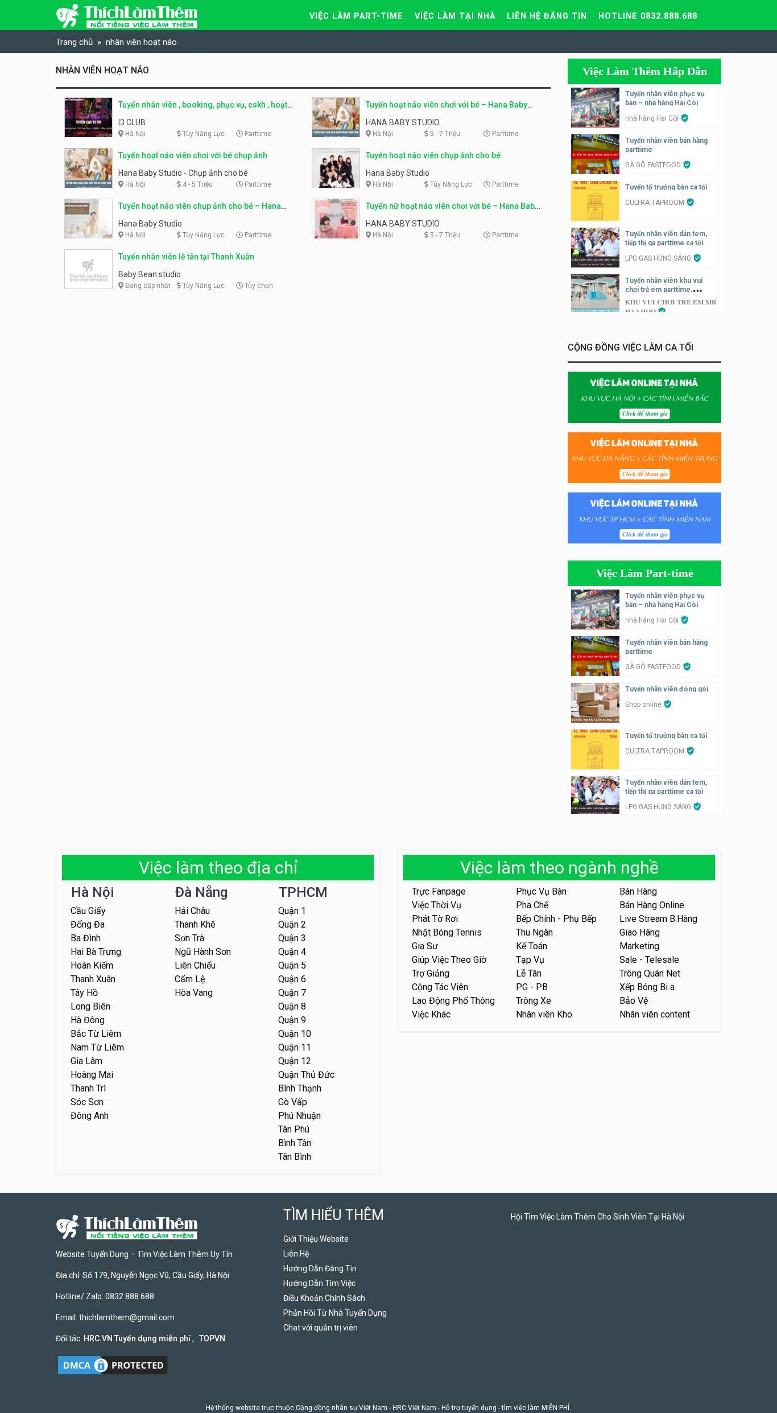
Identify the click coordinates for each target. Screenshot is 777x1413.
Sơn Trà (189, 938)
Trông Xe (533, 1000)
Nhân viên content (654, 1014)
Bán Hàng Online (651, 905)
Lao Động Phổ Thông (453, 1000)
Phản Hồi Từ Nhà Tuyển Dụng (335, 1312)
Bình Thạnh (299, 1088)
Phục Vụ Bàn (541, 891)
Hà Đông (88, 1020)
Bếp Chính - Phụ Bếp (556, 918)
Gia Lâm (86, 1061)
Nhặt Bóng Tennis (447, 932)
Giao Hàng (639, 932)
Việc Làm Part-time (644, 573)
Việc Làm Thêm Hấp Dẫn (644, 71)
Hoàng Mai (92, 1074)
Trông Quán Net (649, 973)
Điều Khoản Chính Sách (324, 1298)
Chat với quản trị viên (320, 1327)
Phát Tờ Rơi (435, 918)
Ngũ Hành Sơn (203, 951)
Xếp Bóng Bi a (647, 987)
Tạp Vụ (530, 959)
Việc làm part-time (356, 16)
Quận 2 (292, 924)
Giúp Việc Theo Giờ (449, 959)
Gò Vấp (292, 1102)
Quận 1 (292, 910)
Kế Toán (531, 946)
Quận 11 (294, 1047)
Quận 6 (292, 979)
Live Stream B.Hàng (658, 918)
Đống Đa (88, 924)
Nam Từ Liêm (97, 1047)
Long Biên (90, 1006)
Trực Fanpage (439, 891)
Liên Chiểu (195, 965)
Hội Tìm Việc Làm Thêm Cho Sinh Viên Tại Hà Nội (597, 1216)
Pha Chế (532, 905)
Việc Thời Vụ (436, 905)
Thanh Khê (195, 924)
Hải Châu (192, 910)
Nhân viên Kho (544, 1014)
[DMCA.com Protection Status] (113, 1364)
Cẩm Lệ (190, 979)
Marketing (639, 946)
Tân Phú (293, 1129)
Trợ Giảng (430, 973)
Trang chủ (74, 42)
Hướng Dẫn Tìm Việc (319, 1283)
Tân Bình (294, 1156)
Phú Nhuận (299, 1115)
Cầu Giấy (88, 910)
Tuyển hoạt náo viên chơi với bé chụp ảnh (192, 155)
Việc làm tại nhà (455, 16)
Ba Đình (86, 938)
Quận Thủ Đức (306, 1074)
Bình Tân (294, 1143)
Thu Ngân (534, 932)
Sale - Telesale (649, 959)
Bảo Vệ (633, 1000)
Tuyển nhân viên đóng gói (666, 689)
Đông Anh (90, 1115)
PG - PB (532, 987)
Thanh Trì (88, 1088)
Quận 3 (292, 938)
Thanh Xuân (93, 979)
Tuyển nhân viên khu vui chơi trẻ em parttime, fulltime (663, 290)
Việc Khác (431, 1014)
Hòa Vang (194, 992)
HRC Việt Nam (414, 1408)
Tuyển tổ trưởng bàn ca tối (666, 187)
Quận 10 (294, 1033)
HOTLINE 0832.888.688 (647, 16)
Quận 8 (292, 1006)
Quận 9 (292, 1020)
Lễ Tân (529, 973)
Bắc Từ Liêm (96, 1033)
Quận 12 (294, 1061)
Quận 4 (292, 951)
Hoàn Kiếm (92, 965)
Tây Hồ (84, 992)
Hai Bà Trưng (96, 951)
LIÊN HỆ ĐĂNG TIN (547, 16)
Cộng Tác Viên (440, 987)
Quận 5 (292, 965)
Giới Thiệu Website (316, 1238)
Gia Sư (425, 946)
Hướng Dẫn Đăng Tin (320, 1268)
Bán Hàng (638, 891)
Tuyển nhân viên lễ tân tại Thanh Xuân (186, 256)
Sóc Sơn (87, 1102)
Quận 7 (292, 992)
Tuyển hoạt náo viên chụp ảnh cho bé (433, 155)
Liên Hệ (296, 1253)
